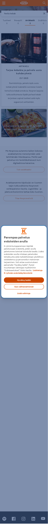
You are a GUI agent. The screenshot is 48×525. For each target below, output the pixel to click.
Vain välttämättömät (24, 287)
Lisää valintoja (23, 293)
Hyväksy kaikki (24, 280)
